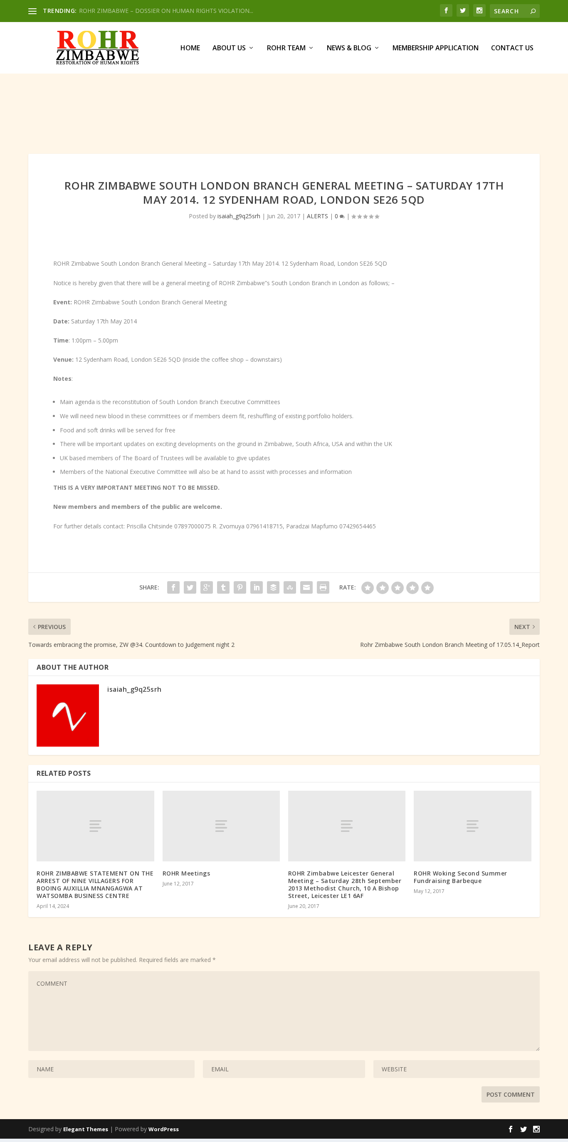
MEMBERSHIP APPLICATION (436, 48)
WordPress (163, 1129)
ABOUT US (229, 48)
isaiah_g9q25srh (238, 216)
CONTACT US (512, 48)
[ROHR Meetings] (221, 826)
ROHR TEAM (286, 48)
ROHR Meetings (186, 873)
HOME (190, 48)
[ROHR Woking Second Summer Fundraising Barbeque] (472, 826)
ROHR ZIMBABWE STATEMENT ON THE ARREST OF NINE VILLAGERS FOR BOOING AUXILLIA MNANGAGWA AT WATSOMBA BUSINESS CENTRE (95, 884)
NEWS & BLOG (349, 48)
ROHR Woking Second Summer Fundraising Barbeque (460, 877)
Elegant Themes (85, 1129)
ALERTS (317, 216)
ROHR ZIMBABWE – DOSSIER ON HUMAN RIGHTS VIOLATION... (166, 11)
